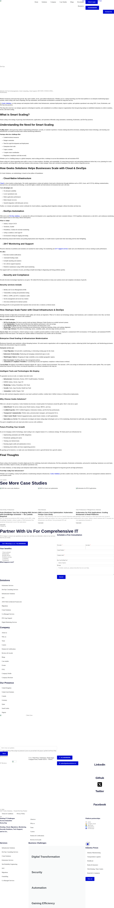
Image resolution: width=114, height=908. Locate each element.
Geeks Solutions (6, 103)
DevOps (2, 66)
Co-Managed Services (8, 614)
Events (4, 665)
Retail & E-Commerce (93, 873)
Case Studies (63, 2)
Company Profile (6, 673)
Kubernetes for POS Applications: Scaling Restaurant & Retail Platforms (92, 513)
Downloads (80, 2)
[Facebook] (100, 798)
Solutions (44, 2)
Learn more (2, 524)
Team (3, 641)
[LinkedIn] (100, 758)
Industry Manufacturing (94, 852)
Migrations (5, 606)
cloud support (33, 91)
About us (4, 632)
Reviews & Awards (7, 653)
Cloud (1, 509)
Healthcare (90, 861)
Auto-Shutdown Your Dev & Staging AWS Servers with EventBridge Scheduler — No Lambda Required (19, 514)
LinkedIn (99, 764)
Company (53, 2)
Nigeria (4, 712)
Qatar (3, 704)
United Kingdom (6, 688)
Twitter (99, 791)
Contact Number (60, 550)
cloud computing (23, 91)
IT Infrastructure (10, 509)
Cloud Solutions (6, 610)
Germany (4, 700)
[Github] (100, 771)
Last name (88, 545)
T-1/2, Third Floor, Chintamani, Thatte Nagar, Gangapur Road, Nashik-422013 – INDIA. (41, 758)
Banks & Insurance (92, 865)
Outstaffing (5, 876)
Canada (4, 696)
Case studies (5, 661)
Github (100, 777)
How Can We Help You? (62, 560)
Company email (60, 555)
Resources (81, 6)
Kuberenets (43, 509)
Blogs (72, 2)
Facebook (100, 804)
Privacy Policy (21, 813)
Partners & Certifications (9, 649)
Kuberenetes (3, 92)
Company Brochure (7, 677)
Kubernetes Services (7, 585)
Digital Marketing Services (9, 622)
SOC (3, 597)
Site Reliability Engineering (9, 864)
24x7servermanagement (11, 91)
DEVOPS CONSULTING (45, 91)
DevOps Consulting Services (10, 589)
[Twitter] (100, 784)
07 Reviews (3, 763)
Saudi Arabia (5, 708)
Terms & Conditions (7, 813)
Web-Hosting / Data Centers (95, 869)
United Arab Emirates (8, 692)
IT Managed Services (91, 509)
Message (59, 565)
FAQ (3, 669)
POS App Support (7, 618)
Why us (4, 637)
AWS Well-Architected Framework (12, 602)
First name (59, 545)
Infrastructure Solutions (8, 593)
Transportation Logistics (94, 857)
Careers (4, 645)
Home (36, 2)
